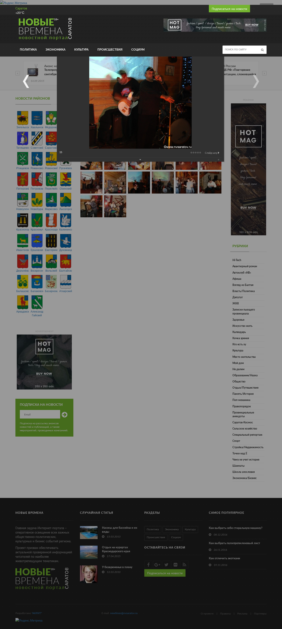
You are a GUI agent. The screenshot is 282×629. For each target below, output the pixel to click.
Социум (138, 49)
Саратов (21, 8)
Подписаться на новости (229, 8)
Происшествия (109, 49)
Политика (28, 49)
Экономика (55, 49)
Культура (81, 49)
